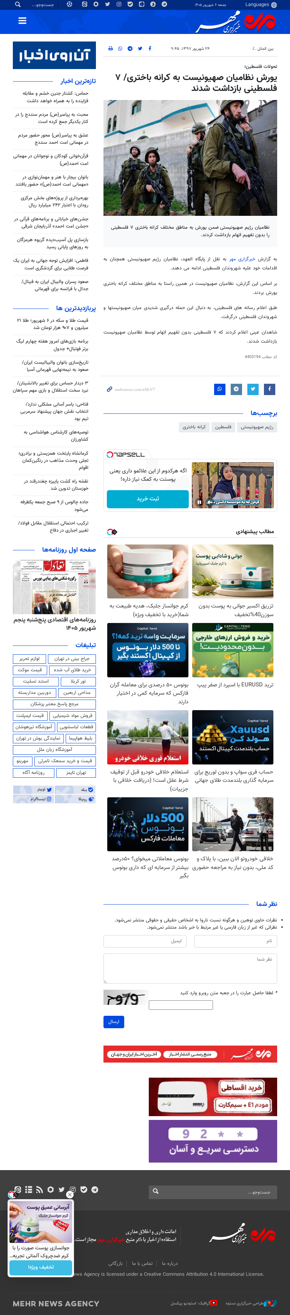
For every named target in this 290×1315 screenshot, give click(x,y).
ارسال (113, 1022)
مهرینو (22, 761)
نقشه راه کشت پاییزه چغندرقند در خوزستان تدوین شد (56, 485)
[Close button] (70, 1194)
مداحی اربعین (77, 693)
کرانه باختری (194, 427)
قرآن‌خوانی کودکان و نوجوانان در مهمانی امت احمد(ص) (50, 159)
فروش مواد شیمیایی (73, 716)
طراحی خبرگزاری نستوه (245, 1303)
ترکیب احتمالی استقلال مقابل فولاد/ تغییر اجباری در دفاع (53, 527)
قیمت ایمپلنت (30, 716)
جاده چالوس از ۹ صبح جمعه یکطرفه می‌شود (54, 505)
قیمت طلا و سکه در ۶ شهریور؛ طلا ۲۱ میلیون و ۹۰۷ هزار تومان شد (52, 324)
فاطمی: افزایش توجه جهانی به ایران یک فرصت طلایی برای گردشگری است (50, 264)
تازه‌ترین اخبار (78, 81)
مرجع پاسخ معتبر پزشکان (55, 704)
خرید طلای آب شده (72, 670)
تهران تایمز (76, 773)
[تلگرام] (94, 1190)
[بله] (83, 1190)
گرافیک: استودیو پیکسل (190, 1303)
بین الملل (265, 49)
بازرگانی (115, 1263)
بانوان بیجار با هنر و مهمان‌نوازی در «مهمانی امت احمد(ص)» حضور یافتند (51, 181)
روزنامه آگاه (34, 773)
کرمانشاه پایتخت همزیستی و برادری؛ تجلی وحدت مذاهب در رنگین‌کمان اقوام (53, 461)
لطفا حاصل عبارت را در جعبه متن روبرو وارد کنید (228, 993)
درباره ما (170, 1263)
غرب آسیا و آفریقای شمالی (227, 49)
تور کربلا (78, 681)
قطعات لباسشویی (76, 727)
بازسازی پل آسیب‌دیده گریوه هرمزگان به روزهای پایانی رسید (52, 243)
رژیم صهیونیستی (257, 427)
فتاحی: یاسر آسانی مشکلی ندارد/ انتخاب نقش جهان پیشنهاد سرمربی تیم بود (54, 412)
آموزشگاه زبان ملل (54, 750)
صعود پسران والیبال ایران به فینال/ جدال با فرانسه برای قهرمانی (55, 285)
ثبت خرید (148, 499)
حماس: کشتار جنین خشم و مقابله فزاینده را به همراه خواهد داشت (55, 97)
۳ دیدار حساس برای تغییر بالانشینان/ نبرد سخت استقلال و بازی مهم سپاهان (50, 387)
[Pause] (199, 502)
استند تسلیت (36, 681)
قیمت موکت (30, 670)
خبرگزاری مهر (242, 259)
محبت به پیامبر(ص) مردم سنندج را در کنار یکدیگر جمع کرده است (51, 118)
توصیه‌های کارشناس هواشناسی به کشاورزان (56, 436)
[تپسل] (110, 454)
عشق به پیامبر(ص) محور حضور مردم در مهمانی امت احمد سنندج (53, 139)
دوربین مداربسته (34, 693)
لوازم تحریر (29, 659)
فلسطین (223, 427)
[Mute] (209, 502)
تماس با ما (142, 1263)
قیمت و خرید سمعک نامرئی (65, 761)
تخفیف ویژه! (41, 1268)
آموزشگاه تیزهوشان (33, 727)
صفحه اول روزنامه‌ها (69, 550)
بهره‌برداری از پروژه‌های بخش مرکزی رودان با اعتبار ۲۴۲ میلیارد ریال (54, 201)
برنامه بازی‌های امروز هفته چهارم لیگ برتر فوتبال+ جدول (52, 345)
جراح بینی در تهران (71, 659)
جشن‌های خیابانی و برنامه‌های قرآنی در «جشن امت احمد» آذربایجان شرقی (51, 222)
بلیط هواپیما (81, 738)
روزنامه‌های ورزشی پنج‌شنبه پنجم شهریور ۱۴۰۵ (57, 624)
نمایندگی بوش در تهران (38, 738)
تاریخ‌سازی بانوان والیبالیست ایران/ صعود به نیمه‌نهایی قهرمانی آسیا (55, 366)
